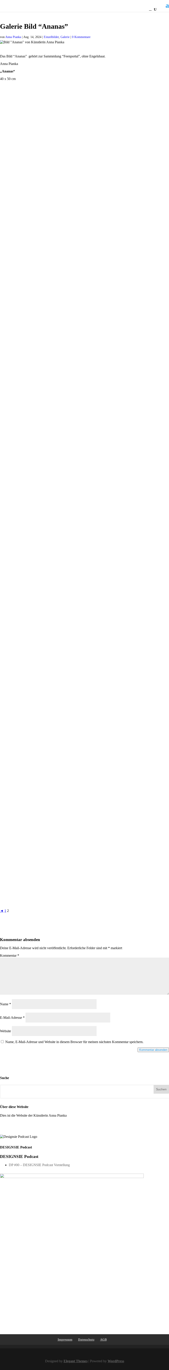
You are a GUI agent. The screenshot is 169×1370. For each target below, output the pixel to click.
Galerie (65, 37)
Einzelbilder (51, 37)
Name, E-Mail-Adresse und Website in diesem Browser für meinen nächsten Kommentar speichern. (74, 1042)
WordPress (116, 1361)
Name (5, 1004)
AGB (103, 1339)
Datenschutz (86, 1339)
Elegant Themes (76, 1361)
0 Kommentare (81, 37)
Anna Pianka (13, 37)
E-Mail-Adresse (12, 1017)
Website (5, 1031)
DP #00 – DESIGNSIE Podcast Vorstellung (39, 1165)
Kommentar (9, 955)
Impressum (65, 1339)
